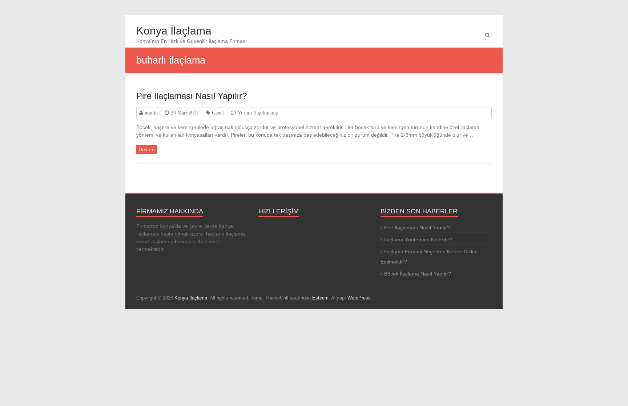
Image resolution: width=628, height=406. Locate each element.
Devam (146, 149)
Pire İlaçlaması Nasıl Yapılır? (191, 96)
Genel (218, 112)
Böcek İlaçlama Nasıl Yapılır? (417, 274)
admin (151, 112)
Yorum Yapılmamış (258, 112)
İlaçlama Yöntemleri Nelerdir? (418, 239)
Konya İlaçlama (174, 31)
